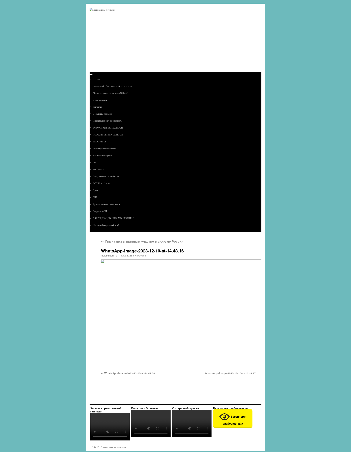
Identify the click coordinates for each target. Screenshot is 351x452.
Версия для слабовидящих (234, 420)
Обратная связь (100, 99)
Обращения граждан (102, 113)
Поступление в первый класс (106, 176)
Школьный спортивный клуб (106, 225)
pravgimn (142, 255)
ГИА (95, 162)
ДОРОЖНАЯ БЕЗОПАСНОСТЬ (108, 127)
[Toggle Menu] (91, 74)
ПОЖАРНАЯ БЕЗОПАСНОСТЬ (108, 134)
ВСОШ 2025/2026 (101, 183)
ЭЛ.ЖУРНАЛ (99, 141)
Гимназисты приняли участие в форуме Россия (142, 241)
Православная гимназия (113, 447)
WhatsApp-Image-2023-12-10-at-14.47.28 (129, 373)
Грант (95, 190)
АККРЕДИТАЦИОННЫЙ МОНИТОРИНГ (113, 218)
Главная (96, 78)
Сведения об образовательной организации (112, 85)
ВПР (95, 197)
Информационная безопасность (107, 120)
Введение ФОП (100, 211)
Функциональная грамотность (106, 204)
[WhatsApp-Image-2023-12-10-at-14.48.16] (178, 313)
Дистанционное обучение (104, 148)
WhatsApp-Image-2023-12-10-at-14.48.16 (142, 251)
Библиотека (98, 169)
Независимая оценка (102, 155)
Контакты (97, 106)
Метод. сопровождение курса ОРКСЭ (110, 92)
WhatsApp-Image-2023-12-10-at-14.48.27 (230, 373)
